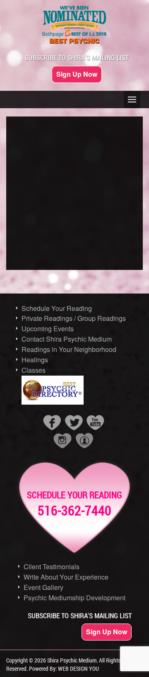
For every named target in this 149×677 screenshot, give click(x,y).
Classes (34, 370)
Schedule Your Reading (57, 308)
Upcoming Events (48, 328)
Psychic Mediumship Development (74, 597)
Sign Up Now (76, 74)
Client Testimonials (51, 566)
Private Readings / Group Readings (74, 318)
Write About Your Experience (66, 577)
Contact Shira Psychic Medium (67, 339)
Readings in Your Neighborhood (69, 349)
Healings (35, 359)
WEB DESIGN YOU (78, 668)
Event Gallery (43, 587)
